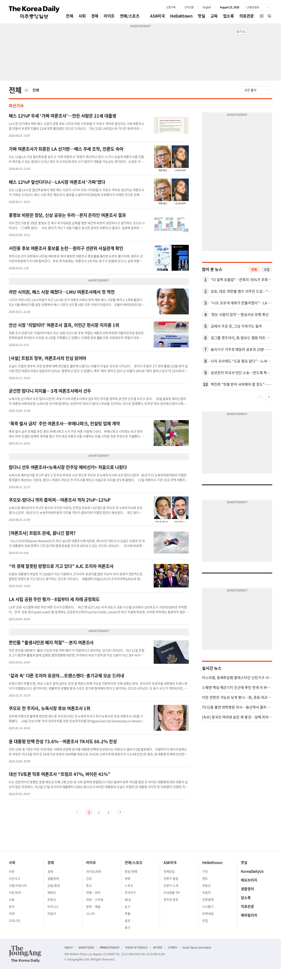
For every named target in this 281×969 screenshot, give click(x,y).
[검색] (269, 16)
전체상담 (169, 871)
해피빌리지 (249, 915)
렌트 (205, 878)
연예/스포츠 (130, 16)
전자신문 (189, 7)
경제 (94, 16)
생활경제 (53, 878)
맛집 (205, 920)
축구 (127, 927)
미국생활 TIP (172, 892)
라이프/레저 (93, 871)
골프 (127, 920)
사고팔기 (208, 906)
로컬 (267, 269)
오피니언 (14, 920)
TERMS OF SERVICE (136, 947)
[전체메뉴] (261, 16)
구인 (205, 871)
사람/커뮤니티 (18, 885)
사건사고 (14, 878)
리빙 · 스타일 (94, 899)
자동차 (51, 913)
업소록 (228, 16)
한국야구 (130, 892)
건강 (89, 878)
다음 (119, 812)
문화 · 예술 (93, 906)
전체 (69, 16)
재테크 (51, 892)
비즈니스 (53, 906)
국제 (11, 913)
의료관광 (246, 16)
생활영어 (247, 888)
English (207, 7)
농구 (127, 906)
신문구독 (170, 7)
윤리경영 (157, 947)
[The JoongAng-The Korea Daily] (25, 953)
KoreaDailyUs (252, 871)
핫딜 (201, 16)
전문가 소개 (171, 885)
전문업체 (208, 899)
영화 (127, 878)
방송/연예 (131, 871)
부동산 (51, 899)
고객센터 (172, 947)
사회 (82, 16)
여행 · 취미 (93, 892)
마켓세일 (208, 913)
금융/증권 (53, 885)
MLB (128, 899)
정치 (11, 906)
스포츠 (129, 885)
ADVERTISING (86, 947)
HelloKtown (181, 16)
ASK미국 (157, 16)
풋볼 (127, 913)
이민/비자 (15, 892)
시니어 (90, 913)
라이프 (109, 16)
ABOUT (69, 947)
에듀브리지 (249, 880)
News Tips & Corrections (196, 947)
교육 (214, 16)
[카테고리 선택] (26, 90)
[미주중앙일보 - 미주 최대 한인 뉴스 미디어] (34, 12)
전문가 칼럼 (171, 878)
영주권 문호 (171, 899)
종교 (89, 885)
